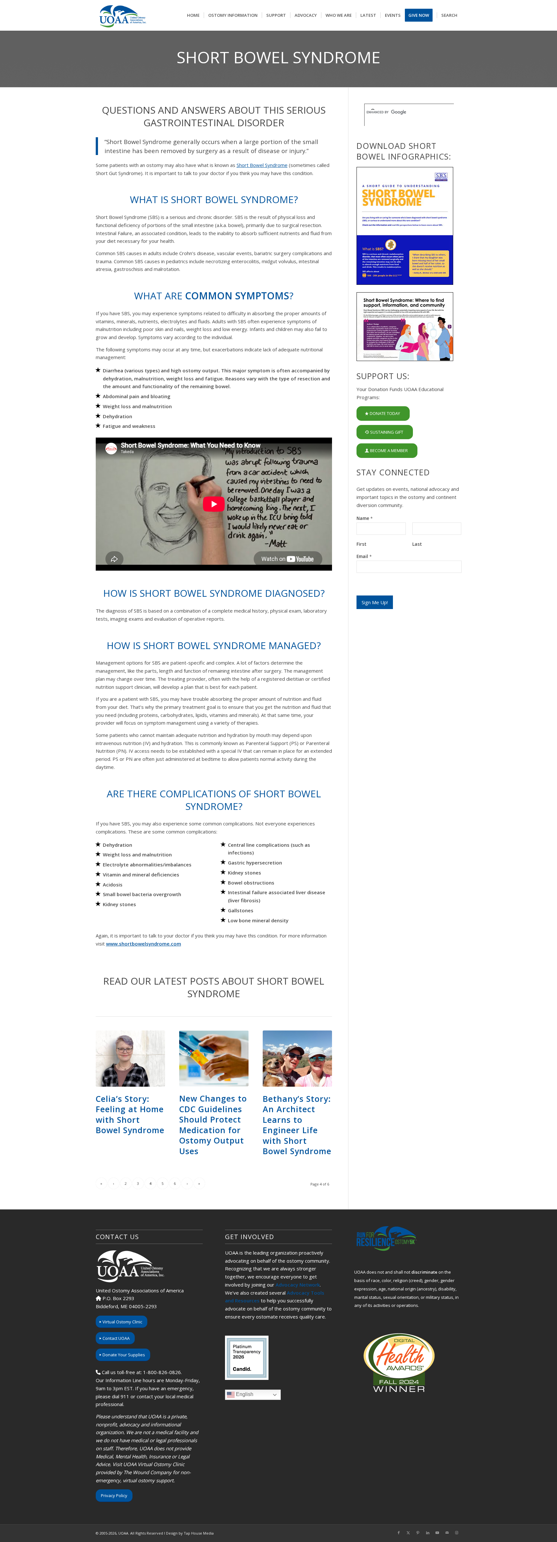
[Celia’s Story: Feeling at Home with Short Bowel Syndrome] (130, 1058)
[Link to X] (408, 1532)
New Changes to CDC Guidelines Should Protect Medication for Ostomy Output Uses (213, 1124)
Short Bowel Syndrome (262, 165)
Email (364, 556)
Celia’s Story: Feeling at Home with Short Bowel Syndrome (130, 1114)
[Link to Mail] (447, 1532)
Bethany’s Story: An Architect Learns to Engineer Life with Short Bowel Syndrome (297, 1125)
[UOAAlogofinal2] (122, 15)
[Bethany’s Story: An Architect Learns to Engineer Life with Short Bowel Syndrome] (297, 1058)
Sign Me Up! (375, 602)
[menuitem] (193, 15)
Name (365, 518)
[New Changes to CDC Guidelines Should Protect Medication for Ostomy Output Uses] (214, 1058)
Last (417, 544)
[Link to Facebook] (399, 1532)
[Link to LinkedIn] (428, 1532)
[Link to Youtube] (437, 1532)
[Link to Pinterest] (418, 1532)
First (361, 544)
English (244, 1394)
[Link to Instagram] (457, 1532)
